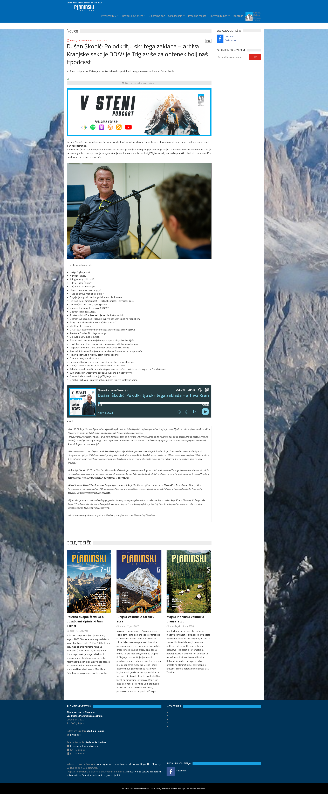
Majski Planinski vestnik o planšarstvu (185, 619)
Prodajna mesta (197, 16)
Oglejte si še (79, 542)
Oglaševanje (175, 16)
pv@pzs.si (75, 734)
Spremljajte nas (218, 16)
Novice (72, 31)
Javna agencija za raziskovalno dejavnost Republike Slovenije (128, 764)
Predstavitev (108, 16)
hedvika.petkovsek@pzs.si (84, 746)
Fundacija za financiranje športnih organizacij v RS (94, 775)
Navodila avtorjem (132, 16)
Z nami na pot (157, 16)
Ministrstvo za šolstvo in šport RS (143, 771)
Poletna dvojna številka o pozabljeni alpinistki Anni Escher (85, 621)
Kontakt (238, 16)
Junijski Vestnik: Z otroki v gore (135, 619)
